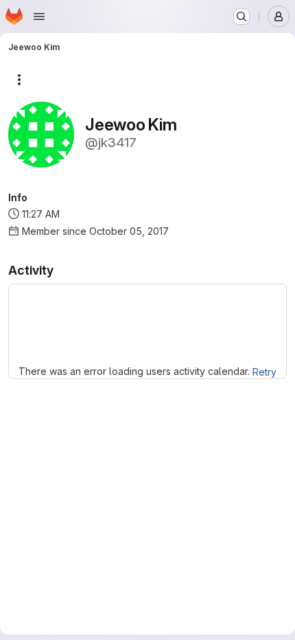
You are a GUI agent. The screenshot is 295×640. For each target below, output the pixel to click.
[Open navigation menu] (39, 16)
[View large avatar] (41, 133)
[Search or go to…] (241, 16)
